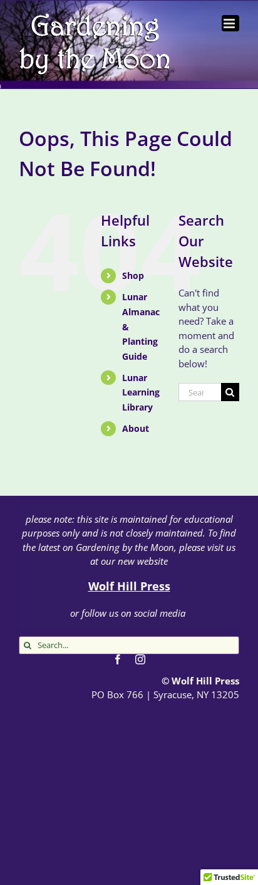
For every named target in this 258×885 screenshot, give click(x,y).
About (135, 428)
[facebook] (118, 659)
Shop (133, 275)
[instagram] (140, 659)
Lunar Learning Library (141, 393)
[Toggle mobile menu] (230, 23)
